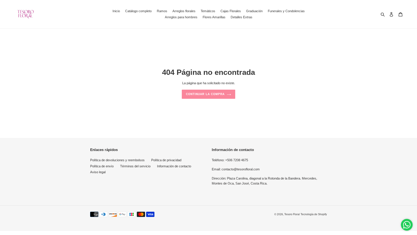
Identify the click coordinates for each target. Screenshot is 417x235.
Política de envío (102, 166)
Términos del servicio (135, 166)
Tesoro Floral (292, 214)
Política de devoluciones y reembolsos (117, 160)
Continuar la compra (205, 94)
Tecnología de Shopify (314, 214)
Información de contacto (174, 166)
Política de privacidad (166, 160)
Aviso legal (98, 172)
